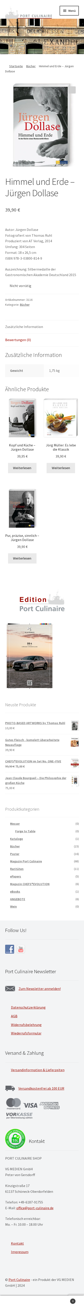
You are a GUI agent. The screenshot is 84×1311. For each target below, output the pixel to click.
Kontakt (17, 1243)
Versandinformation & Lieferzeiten (38, 1070)
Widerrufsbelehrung (26, 1024)
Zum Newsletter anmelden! (40, 988)
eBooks (15, 892)
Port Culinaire (19, 1279)
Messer (15, 824)
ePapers (15, 876)
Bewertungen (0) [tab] (18, 340)
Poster (14, 854)
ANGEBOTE (17, 899)
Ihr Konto (14, 1303)
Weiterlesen (22, 468)
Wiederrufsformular (26, 1033)
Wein (13, 906)
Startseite (16, 66)
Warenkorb (64, 1299)
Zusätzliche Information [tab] (24, 326)
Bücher (31, 66)
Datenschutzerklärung (28, 1007)
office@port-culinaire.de (35, 1208)
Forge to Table (25, 831)
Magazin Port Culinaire (26, 861)
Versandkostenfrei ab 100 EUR (41, 1088)
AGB (14, 1016)
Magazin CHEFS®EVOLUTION (30, 884)
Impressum (19, 1252)
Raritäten (17, 869)
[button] (72, 90)
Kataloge (16, 839)
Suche (42, 1303)
